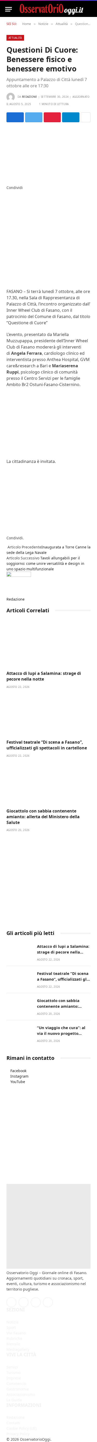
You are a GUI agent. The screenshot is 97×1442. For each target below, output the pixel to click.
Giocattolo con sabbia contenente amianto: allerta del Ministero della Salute (43, 816)
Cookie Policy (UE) (21, 1428)
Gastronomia (17, 1388)
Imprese (13, 1378)
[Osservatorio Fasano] (51, 9)
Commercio (16, 1383)
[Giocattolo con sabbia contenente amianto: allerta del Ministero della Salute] (48, 783)
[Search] (89, 9)
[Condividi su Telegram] (70, 117)
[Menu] (8, 9)
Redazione (29, 97)
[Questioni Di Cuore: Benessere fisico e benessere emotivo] (48, 152)
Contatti (13, 1422)
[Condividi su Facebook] (15, 117)
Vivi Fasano (16, 1332)
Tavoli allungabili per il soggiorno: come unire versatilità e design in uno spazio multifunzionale (45, 563)
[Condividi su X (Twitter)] (33, 117)
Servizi (12, 1367)
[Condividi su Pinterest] (52, 117)
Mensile (13, 1343)
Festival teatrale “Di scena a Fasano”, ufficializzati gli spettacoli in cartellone (46, 745)
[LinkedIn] (7, 203)
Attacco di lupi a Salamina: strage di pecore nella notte (43, 676)
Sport (11, 1327)
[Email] (7, 220)
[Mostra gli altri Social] (86, 117)
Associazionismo (20, 1394)
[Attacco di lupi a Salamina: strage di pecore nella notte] (48, 645)
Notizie (12, 1321)
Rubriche (14, 1338)
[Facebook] (7, 193)
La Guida (14, 1399)
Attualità (15, 38)
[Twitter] (7, 198)
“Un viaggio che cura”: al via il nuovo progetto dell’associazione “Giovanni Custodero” (63, 1036)
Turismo (13, 1372)
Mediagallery (17, 1349)
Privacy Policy (17, 1433)
